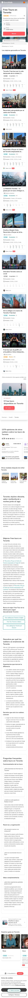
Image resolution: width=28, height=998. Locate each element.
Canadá (10, 417)
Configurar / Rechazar (14, 995)
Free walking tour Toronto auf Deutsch (14, 627)
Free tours (4, 417)
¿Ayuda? (20, 973)
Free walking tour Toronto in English (14, 618)
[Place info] (24, 15)
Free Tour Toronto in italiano (14, 622)
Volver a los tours (14, 990)
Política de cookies (20, 985)
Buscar (14, 34)
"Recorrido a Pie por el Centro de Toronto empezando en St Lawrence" (13, 587)
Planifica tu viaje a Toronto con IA (13, 921)
